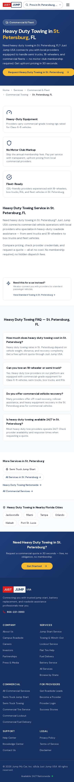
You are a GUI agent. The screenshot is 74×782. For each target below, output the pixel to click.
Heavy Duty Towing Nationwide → (22, 484)
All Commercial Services (16, 690)
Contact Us (9, 750)
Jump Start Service (51, 631)
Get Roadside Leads (51, 690)
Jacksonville (12, 514)
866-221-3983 (15, 611)
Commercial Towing (17, 94)
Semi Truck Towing (13, 703)
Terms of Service (49, 743)
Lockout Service (49, 644)
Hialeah (10, 522)
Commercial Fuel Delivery (17, 721)
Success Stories (49, 709)
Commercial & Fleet (38, 90)
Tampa (44, 514)
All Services (46, 668)
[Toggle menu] (67, 4)
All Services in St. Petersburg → (23, 477)
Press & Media (11, 662)
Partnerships (10, 656)
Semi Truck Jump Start (22, 469)
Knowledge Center (13, 743)
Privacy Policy (47, 737)
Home (6, 90)
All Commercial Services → (18, 491)
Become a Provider (50, 697)
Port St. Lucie (28, 522)
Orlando (59, 514)
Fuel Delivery (47, 656)
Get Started (34, 566)
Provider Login (48, 703)
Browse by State (49, 675)
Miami (29, 514)
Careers (7, 644)
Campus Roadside (13, 637)
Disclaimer (45, 750)
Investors (8, 650)
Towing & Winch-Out (52, 637)
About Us (8, 631)
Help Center (9, 737)
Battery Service (48, 662)
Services (18, 90)
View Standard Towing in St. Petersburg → (34, 294)
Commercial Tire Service (16, 709)
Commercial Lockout (14, 715)
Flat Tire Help (47, 650)
